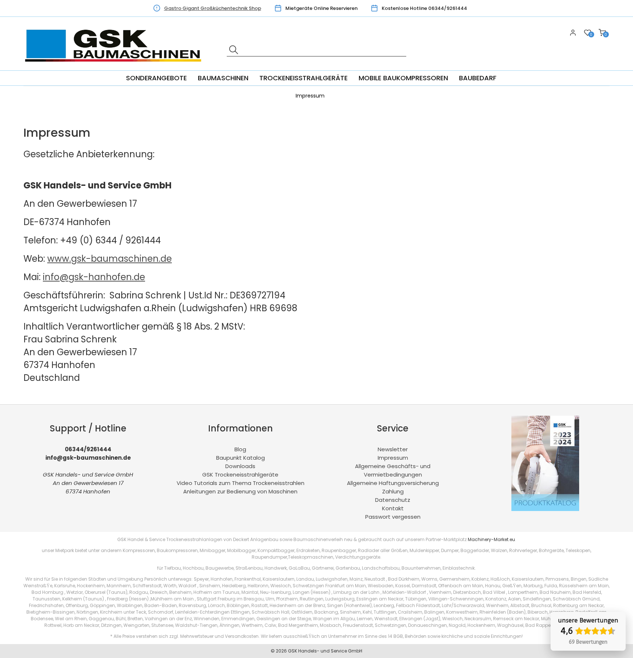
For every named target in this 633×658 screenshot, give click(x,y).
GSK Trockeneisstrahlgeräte (240, 474)
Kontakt (393, 508)
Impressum (393, 458)
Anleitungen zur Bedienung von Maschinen (240, 491)
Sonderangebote (156, 77)
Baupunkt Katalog (240, 458)
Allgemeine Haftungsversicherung (393, 483)
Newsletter (393, 449)
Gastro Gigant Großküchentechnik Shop (212, 8)
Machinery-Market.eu (491, 539)
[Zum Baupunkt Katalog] (545, 509)
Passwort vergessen (393, 517)
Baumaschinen (223, 77)
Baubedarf (477, 77)
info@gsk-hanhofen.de (94, 277)
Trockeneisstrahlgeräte (303, 77)
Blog (240, 449)
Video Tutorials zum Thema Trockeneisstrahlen (240, 483)
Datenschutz (392, 500)
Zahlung (393, 491)
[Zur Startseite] (115, 66)
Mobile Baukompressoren (403, 77)
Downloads (240, 466)
